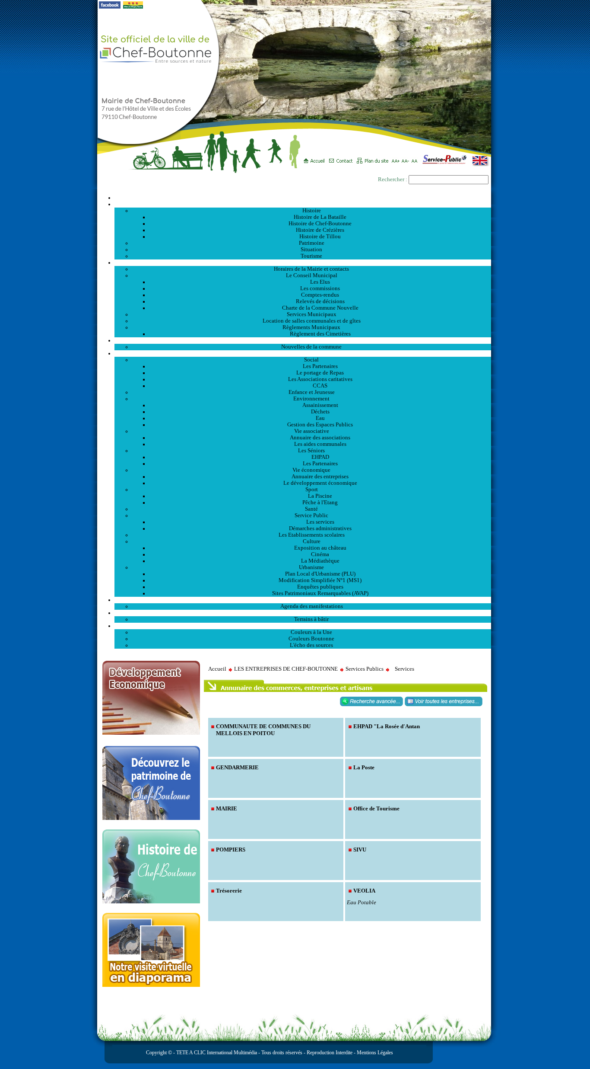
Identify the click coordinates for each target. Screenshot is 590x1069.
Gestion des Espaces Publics (320, 425)
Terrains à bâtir (311, 619)
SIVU (359, 849)
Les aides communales (320, 444)
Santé (311, 509)
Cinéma (320, 554)
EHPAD (320, 457)
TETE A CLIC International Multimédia (216, 1053)
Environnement (311, 399)
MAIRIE (226, 808)
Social (311, 360)
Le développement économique (320, 483)
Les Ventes (302, 613)
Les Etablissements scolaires (312, 535)
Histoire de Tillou (320, 237)
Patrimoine (311, 243)
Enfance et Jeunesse (312, 392)
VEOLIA (364, 890)
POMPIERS (230, 849)
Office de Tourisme (376, 808)
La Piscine (320, 496)
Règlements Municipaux (311, 327)
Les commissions (320, 288)
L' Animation (303, 600)
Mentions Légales (375, 1053)
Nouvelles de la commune (311, 347)
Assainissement (320, 405)
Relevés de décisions (320, 301)
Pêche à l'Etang (320, 502)
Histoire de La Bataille (320, 217)
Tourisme (311, 256)
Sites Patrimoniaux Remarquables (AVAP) (320, 593)
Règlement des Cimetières (320, 334)
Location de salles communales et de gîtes (312, 321)
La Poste (363, 767)
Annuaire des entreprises (320, 477)
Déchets (320, 412)
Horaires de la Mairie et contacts (311, 269)
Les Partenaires (320, 366)
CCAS (320, 386)
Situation (311, 249)
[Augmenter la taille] (397, 158)
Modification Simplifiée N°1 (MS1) (320, 580)
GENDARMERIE (237, 767)
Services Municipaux (311, 314)
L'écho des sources (311, 645)
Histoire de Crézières (320, 230)
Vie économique (311, 470)
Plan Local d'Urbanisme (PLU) (320, 574)
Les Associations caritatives (320, 379)
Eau (320, 418)
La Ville (303, 204)
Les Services (303, 353)
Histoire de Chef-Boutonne (320, 224)
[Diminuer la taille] (407, 158)
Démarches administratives (320, 528)
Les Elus (320, 282)
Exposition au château (320, 548)
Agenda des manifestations (311, 606)
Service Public (311, 515)
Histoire (311, 211)
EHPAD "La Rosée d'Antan (386, 726)
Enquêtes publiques (320, 587)
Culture (311, 541)
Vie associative (311, 431)
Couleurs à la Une (311, 632)
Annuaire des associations (320, 438)
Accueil (303, 198)
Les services (320, 522)
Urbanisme (311, 567)
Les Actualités (302, 340)
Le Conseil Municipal (311, 275)
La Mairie (303, 262)
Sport (311, 489)
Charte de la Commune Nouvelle (320, 308)
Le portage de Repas (320, 373)
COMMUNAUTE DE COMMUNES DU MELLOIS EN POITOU (263, 729)
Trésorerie (229, 890)
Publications (302, 626)
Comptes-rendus (320, 295)
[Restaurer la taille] (417, 158)
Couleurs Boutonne (311, 639)
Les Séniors (311, 451)
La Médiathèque (320, 561)
